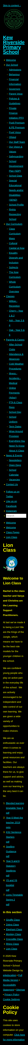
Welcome (11, 522)
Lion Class (11, 537)
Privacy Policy (11, 994)
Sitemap (20, 989)
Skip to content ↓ (12, 5)
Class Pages (12, 532)
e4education (9, 975)
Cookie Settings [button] (11, 999)
